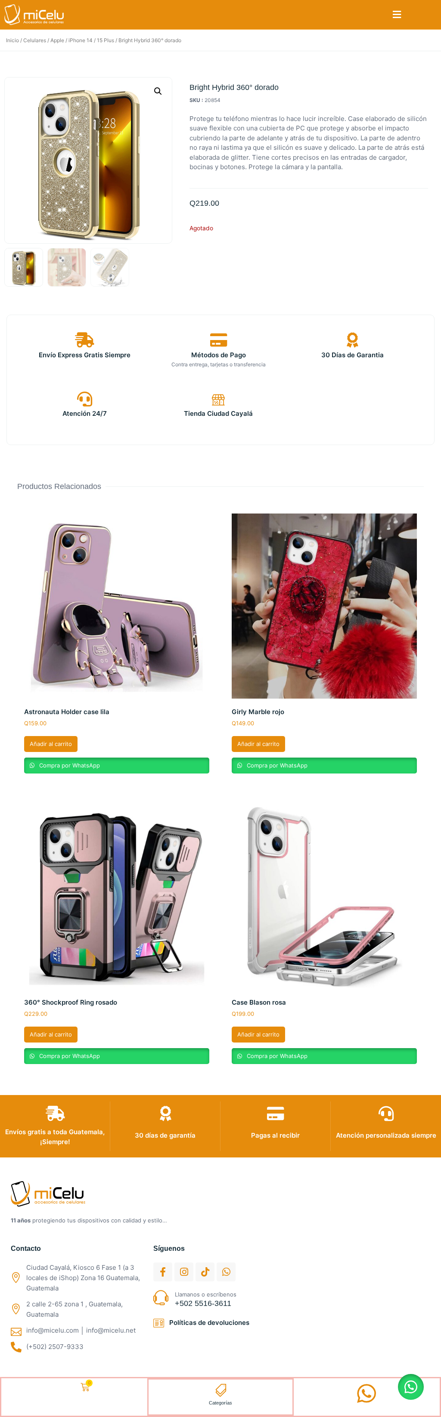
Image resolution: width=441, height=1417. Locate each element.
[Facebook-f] (162, 1271)
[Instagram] (183, 1271)
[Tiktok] (205, 1271)
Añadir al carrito (51, 743)
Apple (57, 40)
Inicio (12, 40)
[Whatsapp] (226, 1271)
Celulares (34, 40)
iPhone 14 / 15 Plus (91, 40)
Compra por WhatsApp (68, 765)
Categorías (220, 1402)
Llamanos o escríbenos (205, 1294)
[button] (397, 15)
